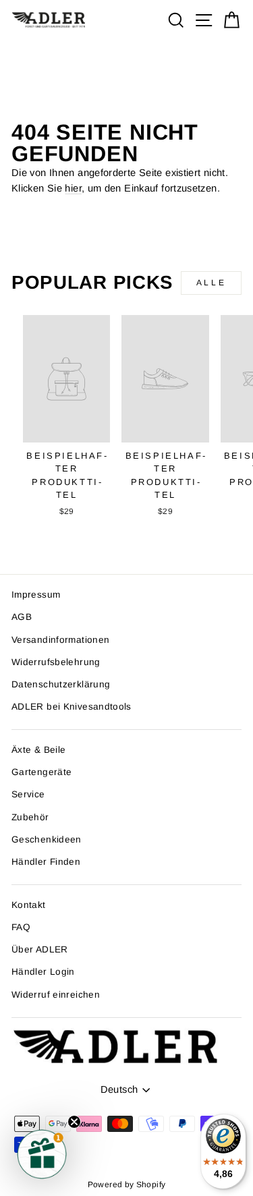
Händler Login (43, 972)
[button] (41, 1154)
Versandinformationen (60, 640)
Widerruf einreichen (55, 995)
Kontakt (28, 905)
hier (73, 188)
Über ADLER (39, 949)
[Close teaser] (74, 1122)
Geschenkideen (46, 839)
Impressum (35, 595)
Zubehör (30, 817)
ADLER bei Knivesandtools (71, 707)
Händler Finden (45, 862)
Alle (211, 282)
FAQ (20, 927)
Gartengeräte (41, 772)
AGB (21, 617)
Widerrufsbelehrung (56, 662)
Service (28, 794)
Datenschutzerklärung (60, 684)
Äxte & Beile (38, 750)
